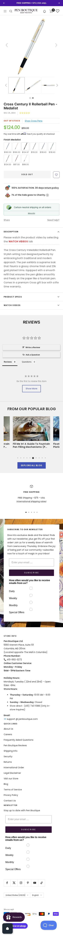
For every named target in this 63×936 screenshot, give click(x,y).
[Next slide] (56, 45)
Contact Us (10, 800)
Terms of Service (13, 789)
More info (31, 213)
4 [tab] (26, 457)
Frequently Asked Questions (18, 739)
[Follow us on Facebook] (7, 882)
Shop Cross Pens (33, 120)
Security (8, 756)
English (35, 895)
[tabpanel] (31, 433)
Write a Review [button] (33, 347)
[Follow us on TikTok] (41, 882)
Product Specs (13, 296)
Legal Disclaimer (12, 773)
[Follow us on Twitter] (14, 882)
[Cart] (51, 11)
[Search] (10, 11)
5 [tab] (29, 457)
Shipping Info (10, 750)
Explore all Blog (31, 465)
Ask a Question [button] (33, 354)
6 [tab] (33, 457)
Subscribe (31, 573)
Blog (6, 784)
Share (7, 220)
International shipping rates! (31, 501)
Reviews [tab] (8, 361)
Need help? (53, 220)
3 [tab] (23, 457)
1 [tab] (17, 457)
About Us (8, 728)
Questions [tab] (26, 361)
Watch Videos (12, 305)
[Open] (7, 928)
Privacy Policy (11, 795)
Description (11, 231)
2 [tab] (20, 457)
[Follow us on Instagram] (20, 882)
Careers (8, 734)
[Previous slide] (7, 45)
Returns (8, 761)
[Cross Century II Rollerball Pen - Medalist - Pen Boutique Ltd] (16, 85)
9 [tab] (42, 457)
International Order (14, 767)
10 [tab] (45, 457)
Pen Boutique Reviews (15, 745)
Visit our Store (11, 778)
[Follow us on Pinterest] (27, 882)
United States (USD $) (15, 895)
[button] (44, 11)
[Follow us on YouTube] (34, 882)
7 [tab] (36, 457)
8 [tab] (39, 457)
